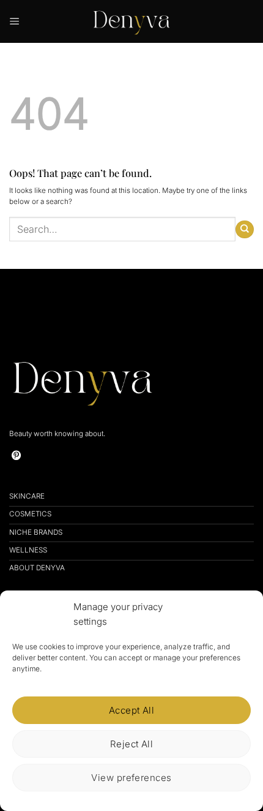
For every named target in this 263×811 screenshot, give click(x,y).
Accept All (132, 710)
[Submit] (244, 229)
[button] (14, 21)
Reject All (132, 744)
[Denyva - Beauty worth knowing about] (131, 21)
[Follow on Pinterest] (16, 456)
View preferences (131, 777)
